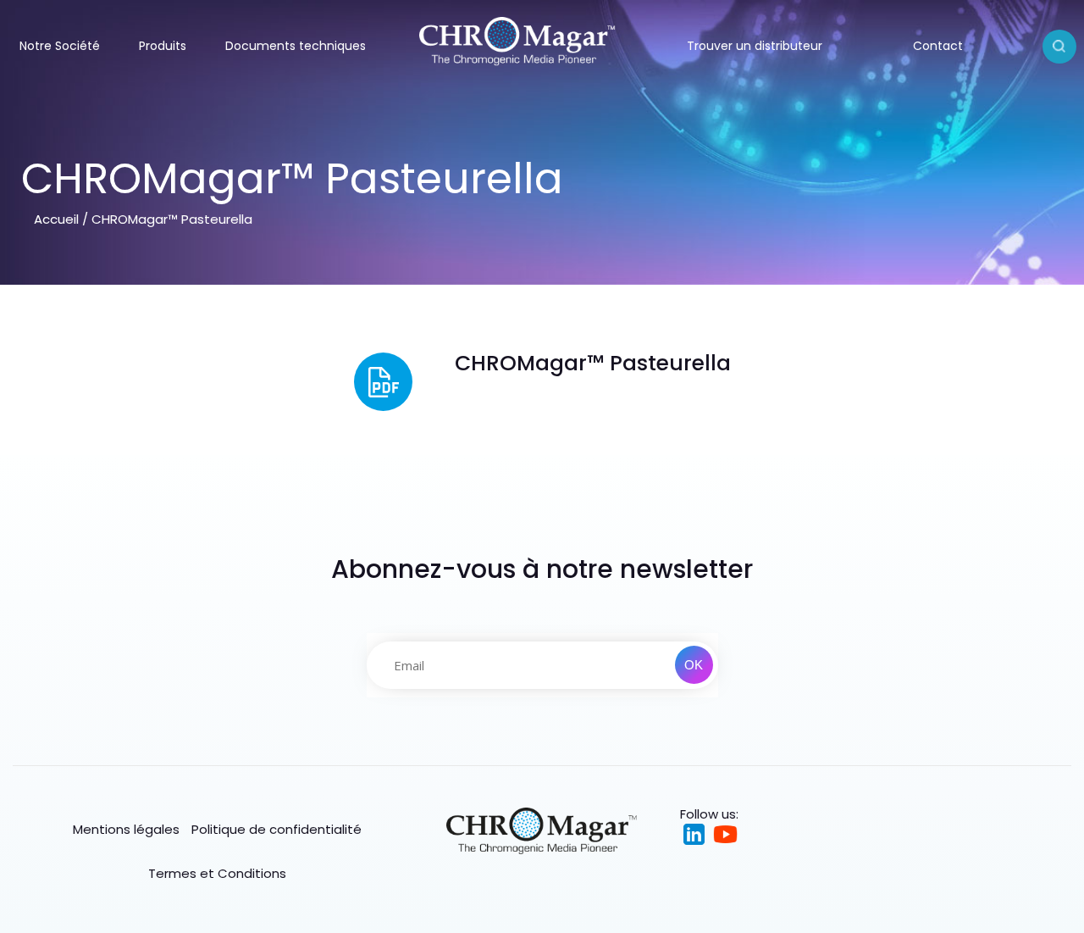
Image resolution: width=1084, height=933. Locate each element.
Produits (162, 45)
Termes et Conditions (217, 873)
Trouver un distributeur (754, 45)
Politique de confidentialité (276, 829)
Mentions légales (126, 829)
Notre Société (59, 45)
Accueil (56, 219)
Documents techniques (295, 45)
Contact (938, 45)
